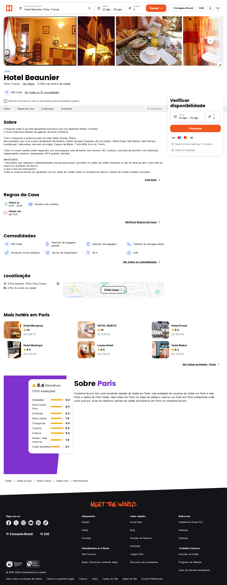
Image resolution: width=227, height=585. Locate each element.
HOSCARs (135, 546)
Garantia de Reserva (141, 538)
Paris (7, 83)
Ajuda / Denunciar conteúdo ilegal (100, 562)
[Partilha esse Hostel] (220, 65)
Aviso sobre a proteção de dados (24, 578)
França (15, 83)
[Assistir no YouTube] (30, 522)
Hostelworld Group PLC (191, 522)
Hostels (86, 522)
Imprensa (183, 530)
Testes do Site (110, 578)
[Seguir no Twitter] (16, 522)
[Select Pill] (210, 8)
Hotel (7, 71)
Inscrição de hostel (189, 554)
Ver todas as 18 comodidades (42, 92)
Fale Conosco (89, 554)
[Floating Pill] (210, 41)
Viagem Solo (136, 554)
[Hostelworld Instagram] (23, 522)
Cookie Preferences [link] (152, 578)
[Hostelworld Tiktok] (45, 522)
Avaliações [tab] (66, 108)
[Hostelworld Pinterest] (38, 522)
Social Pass (136, 522)
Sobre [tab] (7, 108)
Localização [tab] (47, 108)
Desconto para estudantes (144, 562)
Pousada (86, 538)
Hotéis (85, 530)
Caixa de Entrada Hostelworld (194, 570)
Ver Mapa (28, 83)
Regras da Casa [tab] (26, 108)
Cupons (83, 578)
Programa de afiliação (190, 562)
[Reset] (89, 8)
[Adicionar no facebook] (8, 522)
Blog (132, 530)
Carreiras (183, 538)
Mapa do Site (130, 578)
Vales (95, 578)
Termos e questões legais (60, 578)
